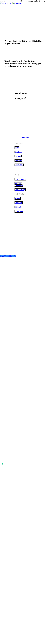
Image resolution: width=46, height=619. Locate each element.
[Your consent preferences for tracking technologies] (2, 464)
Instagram (19, 211)
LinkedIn (18, 207)
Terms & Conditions (19, 184)
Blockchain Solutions (14, 274)
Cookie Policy (20, 190)
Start (17, 148)
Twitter (17, 198)
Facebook (18, 203)
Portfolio (18, 156)
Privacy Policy (20, 179)
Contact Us (19, 165)
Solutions (18, 152)
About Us (18, 160)
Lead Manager (11, 276)
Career (7, 269)
